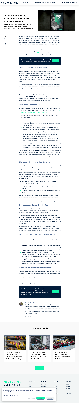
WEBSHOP (75, 2)
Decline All (50, 398)
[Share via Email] (5, 39)
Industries (32, 381)
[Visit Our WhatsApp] (7, 385)
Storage (55, 386)
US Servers (43, 386)
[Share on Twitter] (5, 44)
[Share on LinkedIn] (5, 41)
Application (56, 393)
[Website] (31, 316)
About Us (68, 381)
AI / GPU (55, 384)
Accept (40, 398)
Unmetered (56, 390)
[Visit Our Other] (15, 385)
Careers (68, 386)
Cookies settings (31, 398)
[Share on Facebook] (5, 46)
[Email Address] (25, 316)
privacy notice (43, 391)
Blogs (67, 384)
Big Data (55, 388)
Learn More (39, 367)
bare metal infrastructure (38, 52)
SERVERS (43, 381)
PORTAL (69, 2)
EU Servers (43, 384)
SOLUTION (56, 381)
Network (38, 2)
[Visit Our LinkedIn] (4, 385)
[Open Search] (64, 2)
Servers (24, 2)
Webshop (68, 390)
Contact (54, 2)
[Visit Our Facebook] (9, 385)
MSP (30, 384)
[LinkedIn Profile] (28, 316)
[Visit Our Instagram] (17, 385)
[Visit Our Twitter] (12, 385)
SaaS (30, 386)
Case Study (68, 393)
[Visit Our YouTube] (20, 385)
